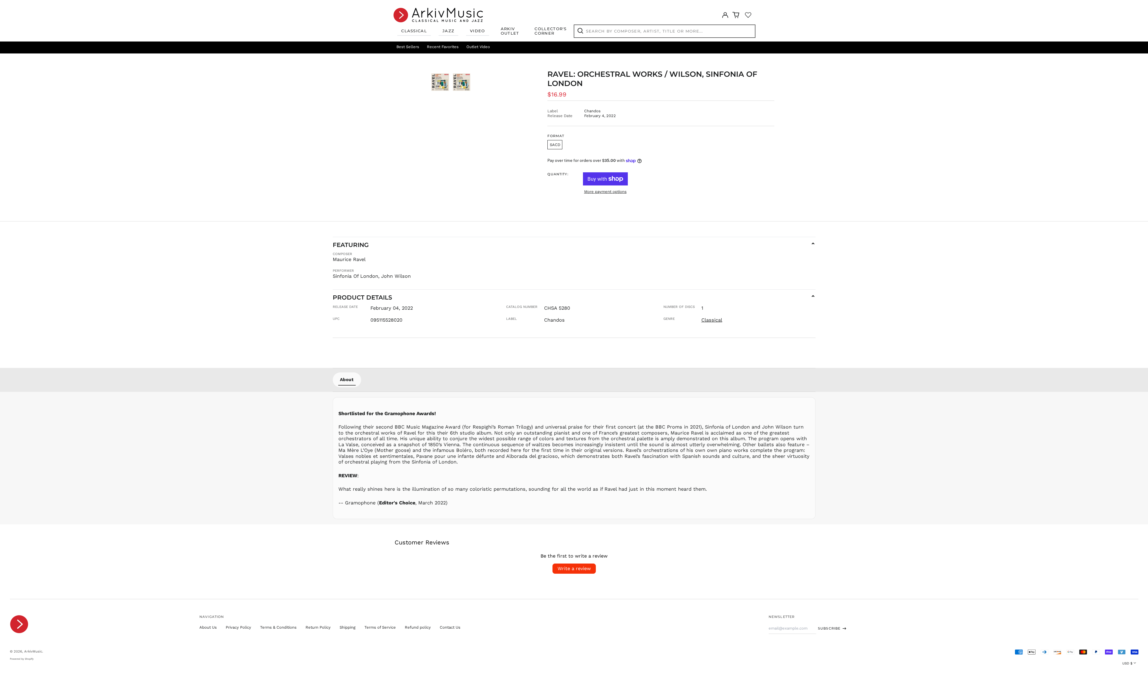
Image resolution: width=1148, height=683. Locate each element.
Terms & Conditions (278, 627)
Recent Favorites (443, 46)
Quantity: (557, 174)
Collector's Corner (551, 31)
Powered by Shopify (21, 658)
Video (477, 30)
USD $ (1127, 663)
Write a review (574, 568)
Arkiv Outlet (510, 31)
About (347, 379)
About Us (208, 627)
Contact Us (450, 627)
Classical (414, 30)
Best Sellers (407, 46)
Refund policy (418, 627)
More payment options (605, 191)
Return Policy (318, 627)
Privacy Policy (238, 627)
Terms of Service (380, 627)
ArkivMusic (33, 651)
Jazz (448, 30)
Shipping (347, 627)
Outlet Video (478, 46)
